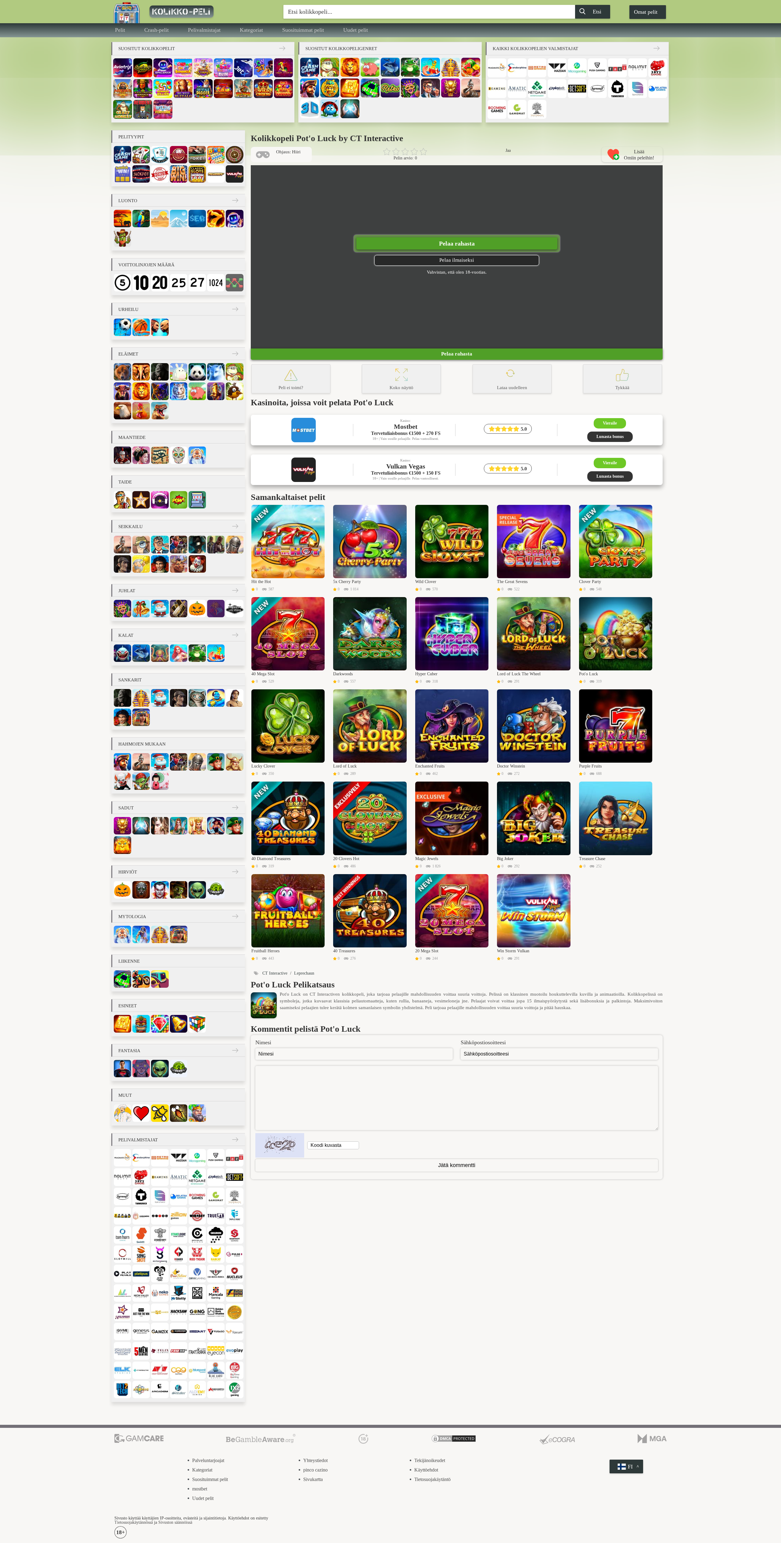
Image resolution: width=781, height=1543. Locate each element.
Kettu (216, 372)
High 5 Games (159, 1312)
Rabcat (216, 1254)
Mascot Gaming (197, 1293)
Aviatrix (122, 67)
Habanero (141, 1215)
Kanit (178, 372)
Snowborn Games (216, 1235)
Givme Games (122, 1331)
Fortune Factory (122, 1350)
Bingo (216, 154)
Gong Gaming (197, 1312)
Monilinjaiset (234, 282)
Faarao (450, 67)
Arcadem (159, 1389)
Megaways (216, 174)
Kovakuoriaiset (329, 108)
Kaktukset (122, 237)
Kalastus (430, 67)
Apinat (329, 67)
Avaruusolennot (197, 890)
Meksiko (178, 455)
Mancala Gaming (216, 1293)
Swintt (141, 1235)
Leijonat (349, 67)
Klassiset (197, 174)
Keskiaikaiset (197, 1113)
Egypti (159, 455)
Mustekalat (159, 653)
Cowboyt (178, 544)
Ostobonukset (159, 174)
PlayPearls (122, 1273)
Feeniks (122, 845)
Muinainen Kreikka (197, 455)
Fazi (617, 67)
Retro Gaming (537, 67)
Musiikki (159, 500)
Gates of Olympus (203, 67)
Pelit (120, 30)
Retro (390, 87)
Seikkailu (130, 526)
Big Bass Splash (243, 88)
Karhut (122, 372)
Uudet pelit (355, 30)
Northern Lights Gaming (122, 1293)
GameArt (197, 1331)
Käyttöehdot (426, 1469)
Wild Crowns (263, 88)
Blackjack (159, 154)
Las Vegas (234, 608)
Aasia (141, 455)
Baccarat (178, 154)
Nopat (197, 1023)
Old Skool (216, 1273)
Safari (122, 218)
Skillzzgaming (159, 1254)
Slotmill (122, 1254)
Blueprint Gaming (197, 1370)
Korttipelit (141, 154)
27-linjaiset (197, 282)
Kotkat (122, 410)
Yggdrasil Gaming (537, 109)
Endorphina (517, 67)
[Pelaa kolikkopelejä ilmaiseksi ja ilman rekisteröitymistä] (198, 11)
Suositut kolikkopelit (146, 48)
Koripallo (141, 327)
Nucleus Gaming (234, 1273)
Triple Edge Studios (234, 1215)
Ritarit (234, 544)
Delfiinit (390, 67)
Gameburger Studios (178, 1331)
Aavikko (159, 218)
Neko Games (159, 1293)
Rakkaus (141, 1113)
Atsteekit (329, 87)
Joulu (141, 608)
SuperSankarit (122, 1068)
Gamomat (517, 109)
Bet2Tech (122, 1389)
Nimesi (263, 1042)
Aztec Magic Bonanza (142, 88)
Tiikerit (178, 391)
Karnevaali (410, 87)
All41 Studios (178, 1389)
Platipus (141, 1273)
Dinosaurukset (159, 410)
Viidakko (141, 218)
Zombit (178, 890)
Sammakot (410, 67)
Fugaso (216, 1331)
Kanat (141, 410)
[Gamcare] (139, 1439)
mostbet (199, 1488)
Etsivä (159, 544)
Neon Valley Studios (141, 1293)
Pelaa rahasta (457, 243)
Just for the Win (141, 1312)
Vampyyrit (159, 890)
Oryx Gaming (197, 1273)
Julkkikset (141, 500)
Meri (197, 218)
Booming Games (497, 109)
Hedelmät (470, 67)
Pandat (197, 372)
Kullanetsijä (141, 564)
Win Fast (197, 1215)
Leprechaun (216, 762)
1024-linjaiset (216, 282)
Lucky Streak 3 (142, 67)
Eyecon (216, 1350)
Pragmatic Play (497, 67)
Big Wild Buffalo (183, 88)
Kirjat (349, 87)
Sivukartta (313, 1479)
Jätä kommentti (456, 1165)
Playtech (557, 88)
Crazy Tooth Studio (159, 1370)
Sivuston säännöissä (175, 1522)
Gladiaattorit (470, 87)
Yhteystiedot (315, 1460)
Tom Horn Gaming (122, 1235)
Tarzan (234, 697)
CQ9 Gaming (178, 1370)
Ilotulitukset (216, 608)
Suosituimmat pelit (303, 30)
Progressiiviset (141, 174)
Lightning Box (234, 1293)
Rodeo (178, 564)
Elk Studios (122, 1370)
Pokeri (197, 154)
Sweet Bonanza (183, 67)
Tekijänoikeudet (429, 1460)
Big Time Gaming (234, 1370)
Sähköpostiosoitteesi (483, 1042)
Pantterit (159, 391)
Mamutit (216, 391)
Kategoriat (251, 30)
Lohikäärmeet (450, 87)
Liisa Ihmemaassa (197, 697)
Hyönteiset (178, 1113)
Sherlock (122, 564)
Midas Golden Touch (122, 88)
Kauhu (141, 890)
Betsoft (577, 88)
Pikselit (197, 500)
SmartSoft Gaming (234, 1235)
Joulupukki (159, 608)
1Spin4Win (122, 1215)
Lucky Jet (263, 67)
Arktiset (178, 218)
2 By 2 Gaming (657, 67)
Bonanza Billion (162, 88)
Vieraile (610, 423)
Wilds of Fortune (162, 109)
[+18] (363, 1439)
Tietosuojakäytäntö (432, 1479)
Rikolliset (216, 544)
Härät (122, 391)
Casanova (159, 564)
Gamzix (159, 1331)
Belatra (657, 88)
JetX (243, 67)
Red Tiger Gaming (197, 1254)
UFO (216, 890)
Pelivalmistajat (204, 30)
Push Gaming (597, 67)
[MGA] (652, 1439)
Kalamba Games (122, 1312)
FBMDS (178, 1350)
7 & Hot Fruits (283, 88)
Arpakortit (122, 174)
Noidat (216, 825)
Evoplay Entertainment (234, 1350)
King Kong (159, 372)
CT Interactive (141, 1370)
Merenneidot (178, 653)
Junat (159, 979)
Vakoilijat (141, 544)
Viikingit (234, 762)
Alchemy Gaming (197, 1389)
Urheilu (128, 309)
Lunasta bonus (610, 436)
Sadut (126, 807)
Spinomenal (637, 88)
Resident (142, 109)
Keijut (178, 825)
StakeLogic (178, 1235)
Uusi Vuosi (178, 608)
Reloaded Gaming (178, 1254)
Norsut (141, 372)
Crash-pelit (156, 30)
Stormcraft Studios (159, 1235)
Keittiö (122, 1113)
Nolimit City (637, 67)
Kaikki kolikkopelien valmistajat (535, 48)
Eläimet (128, 354)
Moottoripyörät (141, 979)
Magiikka (349, 108)
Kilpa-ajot (370, 87)
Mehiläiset (159, 1113)
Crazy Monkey (122, 109)
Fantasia (159, 825)
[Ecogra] (557, 1439)
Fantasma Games (197, 1350)
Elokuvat (122, 500)
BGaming (497, 88)
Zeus (141, 934)
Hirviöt (127, 872)
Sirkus (197, 564)
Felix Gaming (159, 1350)
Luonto (127, 200)
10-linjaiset (141, 282)
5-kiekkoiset (122, 282)
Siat (370, 67)
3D (309, 108)
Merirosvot (309, 87)
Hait (122, 653)
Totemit (141, 1023)
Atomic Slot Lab (141, 1389)
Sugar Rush (223, 67)
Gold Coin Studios (234, 1312)
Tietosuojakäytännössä (133, 1522)
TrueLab (216, 1215)
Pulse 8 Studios (234, 1254)
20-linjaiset (159, 282)
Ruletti (234, 154)
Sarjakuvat (178, 500)
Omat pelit (645, 12)
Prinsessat (197, 825)
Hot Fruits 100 (223, 88)
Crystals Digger (203, 88)
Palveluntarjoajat (208, 1460)
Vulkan (234, 174)
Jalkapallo (122, 327)
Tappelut (159, 327)
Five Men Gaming (141, 1350)
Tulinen (216, 218)
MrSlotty (178, 1293)
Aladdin (216, 697)
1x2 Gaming (234, 1389)
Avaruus (234, 218)
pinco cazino (315, 1469)
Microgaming (577, 67)
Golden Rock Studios (216, 1312)
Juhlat (126, 590)
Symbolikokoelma (178, 174)
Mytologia (132, 916)
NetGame (537, 88)
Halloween (197, 608)
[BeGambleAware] (261, 1439)
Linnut (234, 391)
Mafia (197, 544)
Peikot (141, 781)
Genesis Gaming (141, 1331)
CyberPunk (141, 1068)
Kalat (125, 635)
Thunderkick (617, 88)
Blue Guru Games (216, 1370)
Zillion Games (178, 1215)
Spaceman (162, 67)
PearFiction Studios (178, 1273)
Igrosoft (597, 88)
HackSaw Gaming (178, 1312)
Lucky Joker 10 (283, 67)
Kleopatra (141, 717)
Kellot (178, 1023)
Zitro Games (159, 1215)
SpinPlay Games (197, 1235)
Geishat (159, 781)
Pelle (122, 781)
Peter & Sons (159, 1273)
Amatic (517, 88)
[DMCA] (454, 1439)
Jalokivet (159, 1023)
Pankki (430, 87)
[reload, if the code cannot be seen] (279, 1145)
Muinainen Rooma (122, 455)
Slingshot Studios (141, 1254)
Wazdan (557, 67)
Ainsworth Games (216, 1389)
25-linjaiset (178, 282)
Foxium (234, 1331)
